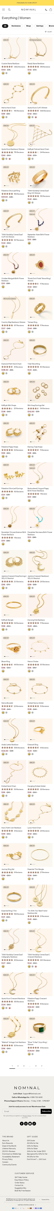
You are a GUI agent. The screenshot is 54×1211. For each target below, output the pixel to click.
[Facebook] (22, 1123)
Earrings (40, 26)
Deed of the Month (9, 1146)
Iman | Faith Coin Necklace (11, 828)
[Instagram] (26, 1123)
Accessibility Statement (11, 1157)
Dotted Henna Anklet (35, 703)
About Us (5, 1140)
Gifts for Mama (32, 1146)
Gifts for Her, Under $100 (36, 1151)
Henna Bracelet (7, 703)
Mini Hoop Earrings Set (36, 405)
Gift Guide (31, 1140)
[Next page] (42, 1066)
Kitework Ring (33, 745)
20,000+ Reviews (8, 1151)
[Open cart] (51, 9)
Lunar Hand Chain (34, 828)
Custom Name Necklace (10, 64)
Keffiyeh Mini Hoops (9, 405)
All (5, 26)
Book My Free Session (23, 1191)
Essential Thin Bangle (36, 869)
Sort (49, 32)
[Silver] (6, 73)
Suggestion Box (20, 1188)
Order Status (19, 1183)
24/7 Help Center (21, 1177)
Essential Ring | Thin (9, 911)
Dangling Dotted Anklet (36, 786)
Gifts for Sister (32, 1148)
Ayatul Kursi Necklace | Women (13, 149)
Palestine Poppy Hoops (10, 447)
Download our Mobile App (11, 1154)
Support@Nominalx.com (32, 1094)
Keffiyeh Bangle (7, 620)
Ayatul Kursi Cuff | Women (37, 108)
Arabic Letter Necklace (10, 745)
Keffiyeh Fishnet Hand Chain (38, 149)
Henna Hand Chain (9, 108)
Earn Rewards (7, 1143)
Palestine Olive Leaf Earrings (12, 488)
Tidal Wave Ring (34, 364)
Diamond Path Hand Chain (11, 364)
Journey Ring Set (8, 869)
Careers (5, 1162)
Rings (28, 26)
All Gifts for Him (33, 1157)
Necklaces (16, 26)
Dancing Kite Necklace (36, 620)
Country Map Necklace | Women (13, 322)
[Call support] (46, 10)
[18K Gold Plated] (3, 73)
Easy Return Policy (22, 1180)
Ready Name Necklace (36, 64)
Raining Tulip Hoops (35, 447)
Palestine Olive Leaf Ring (11, 191)
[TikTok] (34, 1123)
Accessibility (45, 1199)
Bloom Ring (6, 661)
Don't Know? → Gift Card (36, 1159)
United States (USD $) (26, 1205)
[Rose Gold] (36, 117)
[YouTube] (30, 1123)
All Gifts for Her (32, 1143)
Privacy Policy (27, 1116)
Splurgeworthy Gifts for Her (37, 1154)
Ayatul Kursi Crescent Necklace (13, 998)
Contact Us (19, 1185)
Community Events (9, 1165)
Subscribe (46, 1111)
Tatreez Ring (32, 322)
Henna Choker (33, 661)
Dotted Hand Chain (9, 786)
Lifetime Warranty (9, 1148)
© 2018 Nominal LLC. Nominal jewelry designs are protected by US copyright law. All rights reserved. (20, 1199)
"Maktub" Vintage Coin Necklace (14, 1042)
